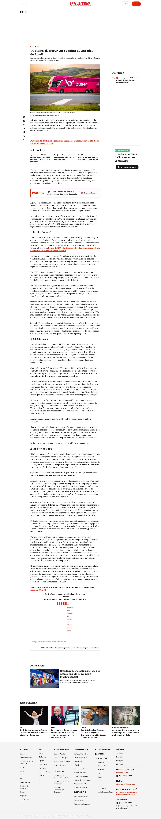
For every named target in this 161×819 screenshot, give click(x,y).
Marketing (42, 757)
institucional (25, 816)
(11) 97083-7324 (125, 803)
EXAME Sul (78, 761)
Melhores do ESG (80, 800)
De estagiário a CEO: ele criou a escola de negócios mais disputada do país (128, 80)
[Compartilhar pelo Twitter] (24, 132)
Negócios (23, 796)
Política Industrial (80, 787)
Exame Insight (25, 782)
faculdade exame (104, 749)
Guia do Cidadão (59, 754)
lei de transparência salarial (82, 816)
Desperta (101, 770)
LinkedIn (119, 757)
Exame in (101, 762)
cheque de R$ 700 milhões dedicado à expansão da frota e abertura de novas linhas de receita (65, 249)
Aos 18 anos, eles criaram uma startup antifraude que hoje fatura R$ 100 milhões (88, 157)
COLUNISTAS (24, 799)
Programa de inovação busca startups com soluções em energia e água (64, 157)
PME (23, 12)
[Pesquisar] (26, 4)
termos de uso (35, 816)
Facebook (119, 764)
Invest (22, 792)
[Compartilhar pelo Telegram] (24, 128)
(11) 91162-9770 (125, 776)
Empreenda (102, 788)
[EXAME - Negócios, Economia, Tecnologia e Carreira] (80, 3)
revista (101, 754)
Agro (99, 784)
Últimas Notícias (26, 758)
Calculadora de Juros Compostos (61, 783)
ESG (21, 779)
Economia (23, 775)
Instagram (120, 761)
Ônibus (63, 642)
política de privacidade (63, 816)
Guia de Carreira (60, 765)
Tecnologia (42, 768)
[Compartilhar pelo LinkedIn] (24, 124)
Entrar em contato (122, 773)
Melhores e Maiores (81, 796)
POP (40, 779)
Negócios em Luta (80, 784)
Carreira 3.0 (102, 766)
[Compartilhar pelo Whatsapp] (24, 117)
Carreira (23, 771)
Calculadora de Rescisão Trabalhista (61, 777)
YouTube (119, 753)
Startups (56, 642)
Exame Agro (43, 764)
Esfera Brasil (124, 727)
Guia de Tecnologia (60, 758)
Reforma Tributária (81, 754)
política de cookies (48, 816)
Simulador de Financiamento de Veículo (59, 790)
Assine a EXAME (38, 590)
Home (32, 47)
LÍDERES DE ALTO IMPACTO (26, 762)
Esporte (41, 761)
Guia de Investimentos (62, 761)
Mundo (41, 749)
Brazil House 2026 (80, 758)
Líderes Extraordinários (82, 780)
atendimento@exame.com (125, 784)
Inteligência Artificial (24, 787)
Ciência (41, 776)
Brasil (22, 767)
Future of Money (44, 772)
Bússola (77, 765)
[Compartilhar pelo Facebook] (24, 121)
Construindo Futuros (81, 769)
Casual (41, 753)
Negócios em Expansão (82, 804)
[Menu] (21, 4)
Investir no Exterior (81, 776)
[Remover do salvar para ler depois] (24, 139)
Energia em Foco (80, 773)
